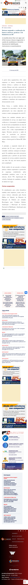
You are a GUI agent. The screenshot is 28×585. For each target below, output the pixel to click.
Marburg (17, 312)
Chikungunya (19, 292)
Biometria (7, 216)
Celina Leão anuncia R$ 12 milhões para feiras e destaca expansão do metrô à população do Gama (14, 355)
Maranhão (12, 312)
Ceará (14, 292)
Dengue (19, 299)
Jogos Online (10, 311)
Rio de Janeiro (10, 321)
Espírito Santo (7, 306)
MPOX (20, 315)
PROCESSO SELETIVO (13, 318)
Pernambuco (19, 317)
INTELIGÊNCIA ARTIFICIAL (13, 310)
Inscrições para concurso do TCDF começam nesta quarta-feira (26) (11, 500)
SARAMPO (19, 322)
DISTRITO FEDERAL (10, 304)
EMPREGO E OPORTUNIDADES (9, 305)
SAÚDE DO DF (16, 323)
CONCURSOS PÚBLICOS (10, 497)
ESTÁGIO (19, 306)
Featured (17, 307)
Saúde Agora (9, 323)
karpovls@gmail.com (14, 577)
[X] (23, 8)
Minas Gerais (7, 315)
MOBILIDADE (14, 315)
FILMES (20, 309)
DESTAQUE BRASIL (15, 300)
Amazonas (20, 290)
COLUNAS (15, 293)
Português (18, 0)
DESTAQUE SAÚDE (16, 301)
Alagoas (14, 290)
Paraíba (10, 317)
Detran (4, 219)
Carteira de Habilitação (14, 216)
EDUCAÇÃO (18, 304)
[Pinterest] (15, 74)
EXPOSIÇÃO (11, 307)
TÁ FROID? (19, 324)
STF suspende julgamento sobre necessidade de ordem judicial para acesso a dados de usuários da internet (13, 335)
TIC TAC (18, 326)
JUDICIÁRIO (17, 311)
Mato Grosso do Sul (14, 313)
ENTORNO (19, 305)
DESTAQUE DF (5, 338)
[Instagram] (21, 8)
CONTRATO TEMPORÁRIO (16, 296)
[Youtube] (25, 8)
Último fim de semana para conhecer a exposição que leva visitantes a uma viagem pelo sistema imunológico (11, 492)
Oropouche (20, 316)
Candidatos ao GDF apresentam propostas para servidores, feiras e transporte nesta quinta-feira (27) (13, 361)
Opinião (15, 316)
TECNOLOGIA (13, 326)
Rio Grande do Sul (17, 321)
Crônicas (19, 298)
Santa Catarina (7, 322)
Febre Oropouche (14, 309)
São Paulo (14, 322)
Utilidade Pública (17, 327)
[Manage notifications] (25, 582)
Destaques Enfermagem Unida (10, 303)
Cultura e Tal (9, 299)
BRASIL (10, 292)
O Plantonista (9, 316)
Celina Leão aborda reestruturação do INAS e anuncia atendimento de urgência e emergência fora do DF (13, 348)
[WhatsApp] (18, 74)
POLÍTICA (6, 318)
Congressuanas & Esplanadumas (19, 295)
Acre (10, 290)
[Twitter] (18, 531)
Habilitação (8, 219)
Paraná (14, 317)
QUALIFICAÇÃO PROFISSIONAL (13, 320)
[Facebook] (19, 8)
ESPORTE (13, 306)
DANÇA (14, 299)
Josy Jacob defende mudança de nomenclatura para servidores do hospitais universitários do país (10, 482)
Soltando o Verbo (12, 324)
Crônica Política (12, 298)
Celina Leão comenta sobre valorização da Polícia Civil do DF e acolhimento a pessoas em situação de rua (13, 342)
